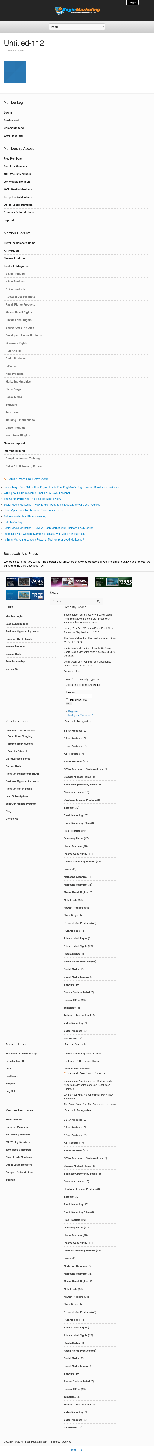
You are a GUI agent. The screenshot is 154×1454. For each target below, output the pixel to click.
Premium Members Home (19, 243)
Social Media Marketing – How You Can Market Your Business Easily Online (49, 528)
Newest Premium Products (86, 1073)
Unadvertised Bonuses (77, 1068)
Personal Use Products (20, 297)
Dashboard (12, 1076)
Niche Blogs (13, 389)
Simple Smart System (20, 743)
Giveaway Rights (16, 343)
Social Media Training (76, 977)
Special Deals (13, 654)
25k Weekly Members (17, 181)
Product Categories (16, 266)
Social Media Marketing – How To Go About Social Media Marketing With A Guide (52, 504)
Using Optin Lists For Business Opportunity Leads (33, 510)
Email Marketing (73, 815)
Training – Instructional (20, 420)
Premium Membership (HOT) (22, 773)
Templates (12, 412)
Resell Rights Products (20, 304)
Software (11, 404)
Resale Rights (72, 954)
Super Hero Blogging (20, 736)
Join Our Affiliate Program (21, 803)
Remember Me (78, 700)
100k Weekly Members (18, 189)
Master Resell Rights (19, 312)
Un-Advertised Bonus (18, 758)
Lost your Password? (80, 715)
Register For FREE (16, 1061)
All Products (12, 250)
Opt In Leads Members (18, 204)
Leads (67, 869)
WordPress (70, 1038)
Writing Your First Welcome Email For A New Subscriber (37, 493)
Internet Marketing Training (79, 861)
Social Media (14, 397)
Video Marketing (73, 1023)
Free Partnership (15, 661)
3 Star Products (15, 274)
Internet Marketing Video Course (82, 1053)
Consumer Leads (74, 792)
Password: (72, 692)
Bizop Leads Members (18, 197)
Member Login (14, 616)
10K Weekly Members (17, 174)
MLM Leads (70, 900)
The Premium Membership (21, 1053)
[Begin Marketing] (77, 14)
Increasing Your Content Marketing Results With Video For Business (44, 533)
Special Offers (72, 1000)
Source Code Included (20, 327)
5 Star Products (15, 289)
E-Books (11, 366)
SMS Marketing (13, 522)
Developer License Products (24, 335)
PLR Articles (13, 350)
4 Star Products (15, 281)
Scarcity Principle (18, 751)
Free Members (13, 158)
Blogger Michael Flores (77, 777)
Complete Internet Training (23, 458)
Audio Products (16, 358)
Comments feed (14, 128)
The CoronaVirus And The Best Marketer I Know (32, 499)
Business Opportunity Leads (22, 631)
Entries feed (11, 120)
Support (9, 220)
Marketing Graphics (18, 381)
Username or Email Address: (83, 685)
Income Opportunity (75, 853)
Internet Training (14, 451)
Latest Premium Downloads (28, 478)
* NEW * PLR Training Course (24, 466)
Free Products (15, 374)
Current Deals (13, 766)
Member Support (14, 443)
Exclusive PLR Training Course (82, 1061)
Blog (8, 811)
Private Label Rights (19, 320)
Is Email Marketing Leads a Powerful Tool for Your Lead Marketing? (44, 539)
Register (73, 711)
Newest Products (15, 258)
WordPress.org (13, 135)
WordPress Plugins (18, 435)
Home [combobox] (54, 26)
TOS (73, 1450)
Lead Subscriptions (17, 624)
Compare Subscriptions (19, 212)
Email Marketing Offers (77, 823)
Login (9, 1068)
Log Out (10, 1091)
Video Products (15, 427)
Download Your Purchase (20, 730)
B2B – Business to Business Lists (83, 769)
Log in (8, 112)
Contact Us (12, 669)
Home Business (73, 846)
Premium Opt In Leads (19, 639)
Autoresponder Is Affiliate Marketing (25, 516)
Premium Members (15, 166)
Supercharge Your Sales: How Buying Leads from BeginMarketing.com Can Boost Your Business (61, 487)
